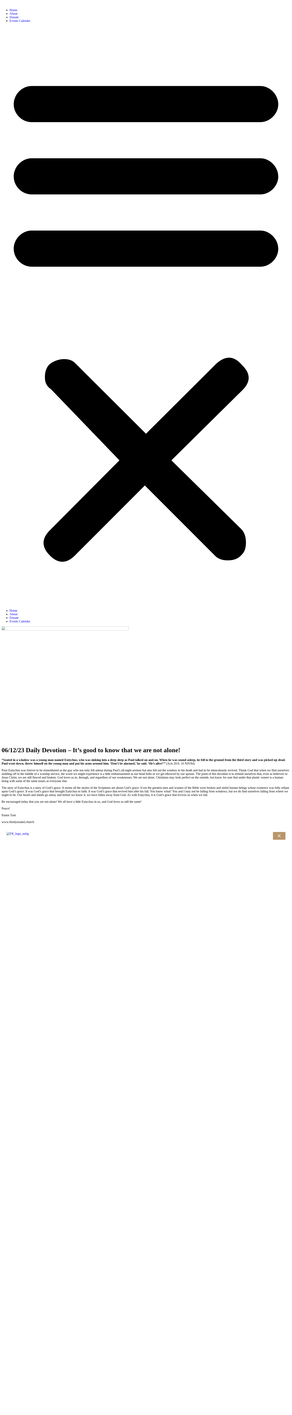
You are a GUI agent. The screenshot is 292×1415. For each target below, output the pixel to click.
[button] (146, 316)
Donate (14, 17)
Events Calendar (20, 20)
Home (13, 10)
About (13, 13)
